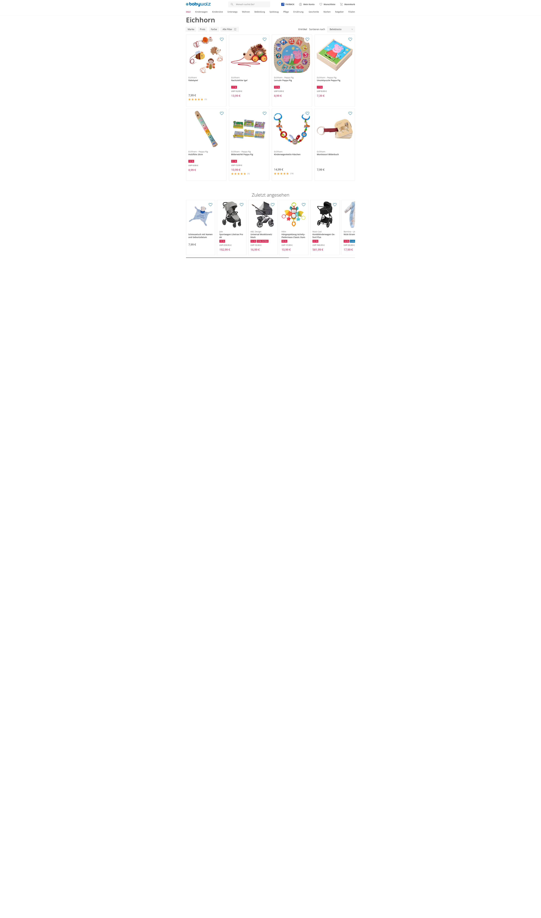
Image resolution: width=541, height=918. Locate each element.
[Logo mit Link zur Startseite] (198, 4)
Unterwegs (232, 11)
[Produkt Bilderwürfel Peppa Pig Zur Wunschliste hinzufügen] (264, 113)
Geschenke (314, 11)
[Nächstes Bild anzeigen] (223, 55)
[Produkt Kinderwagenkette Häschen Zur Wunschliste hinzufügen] (307, 113)
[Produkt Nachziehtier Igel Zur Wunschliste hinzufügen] (264, 39)
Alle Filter (227, 29)
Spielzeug (274, 11)
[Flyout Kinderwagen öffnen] (209, 12)
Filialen (351, 11)
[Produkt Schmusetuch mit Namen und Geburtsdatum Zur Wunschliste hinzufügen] (210, 204)
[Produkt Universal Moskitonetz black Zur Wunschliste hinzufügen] (272, 204)
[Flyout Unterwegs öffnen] (239, 12)
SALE (188, 11)
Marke (191, 29)
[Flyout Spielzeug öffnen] (280, 12)
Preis (202, 29)
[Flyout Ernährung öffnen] (304, 12)
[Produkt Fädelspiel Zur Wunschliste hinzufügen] (221, 39)
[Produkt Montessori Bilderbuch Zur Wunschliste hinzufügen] (350, 113)
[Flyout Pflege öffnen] (290, 12)
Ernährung (298, 11)
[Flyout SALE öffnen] (192, 12)
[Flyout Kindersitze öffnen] (224, 12)
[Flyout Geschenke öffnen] (320, 12)
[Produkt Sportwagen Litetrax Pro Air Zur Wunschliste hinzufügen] (241, 204)
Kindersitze (217, 11)
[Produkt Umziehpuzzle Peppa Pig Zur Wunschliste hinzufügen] (350, 39)
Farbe (214, 29)
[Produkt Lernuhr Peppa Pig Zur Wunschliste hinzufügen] (307, 39)
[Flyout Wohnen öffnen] (251, 12)
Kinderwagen (201, 11)
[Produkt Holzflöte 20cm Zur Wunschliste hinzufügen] (221, 113)
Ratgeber (339, 11)
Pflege (286, 11)
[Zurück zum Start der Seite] (537, 897)
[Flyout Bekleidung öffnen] (266, 12)
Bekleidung (259, 11)
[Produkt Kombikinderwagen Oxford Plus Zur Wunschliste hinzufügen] (334, 204)
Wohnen (246, 11)
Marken (327, 11)
